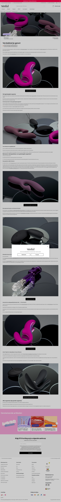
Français (37, 254)
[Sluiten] (48, 246)
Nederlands (24, 254)
